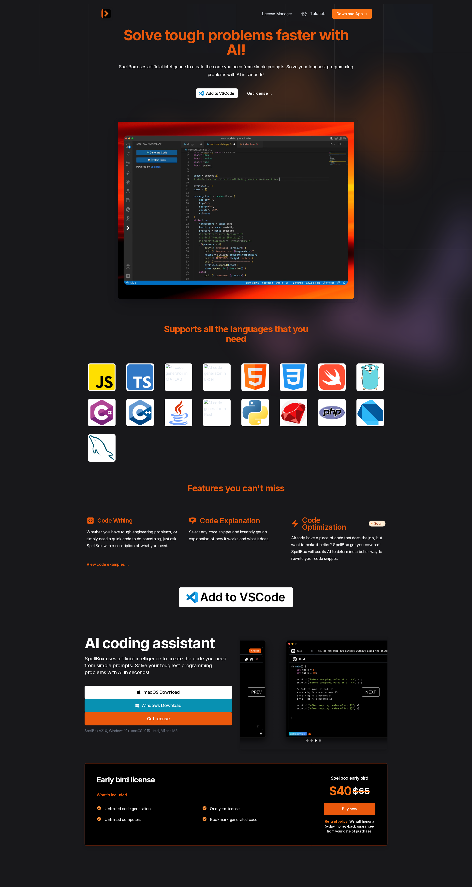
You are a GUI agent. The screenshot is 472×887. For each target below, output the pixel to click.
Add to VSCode (220, 93)
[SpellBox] (106, 14)
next (370, 692)
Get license (260, 93)
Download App (352, 13)
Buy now (349, 808)
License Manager (277, 13)
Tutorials (317, 13)
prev (256, 692)
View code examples (108, 564)
